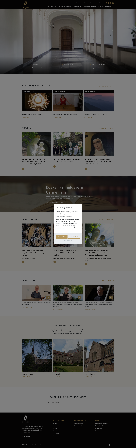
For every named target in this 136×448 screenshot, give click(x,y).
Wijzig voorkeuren (68, 240)
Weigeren (74, 237)
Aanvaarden (62, 237)
